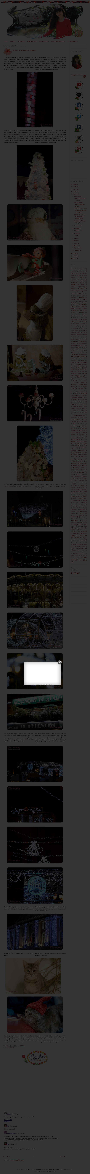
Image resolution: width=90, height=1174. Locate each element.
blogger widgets (40, 684)
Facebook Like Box (48, 684)
